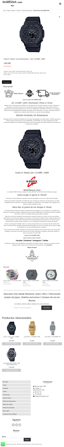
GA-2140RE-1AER (30, 72)
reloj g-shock (36, 72)
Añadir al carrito (11, 343)
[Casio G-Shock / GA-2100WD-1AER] (51, 275)
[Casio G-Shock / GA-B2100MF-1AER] (32, 275)
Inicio (4, 10)
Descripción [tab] (6, 82)
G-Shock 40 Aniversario (27, 10)
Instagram (37, 240)
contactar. (49, 245)
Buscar (4, 436)
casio (9, 72)
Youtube (19, 240)
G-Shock (18, 10)
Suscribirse (46, 307)
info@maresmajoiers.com (42, 396)
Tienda (8, 10)
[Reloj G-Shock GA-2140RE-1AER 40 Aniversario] (32, 34)
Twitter (45, 240)
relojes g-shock (43, 72)
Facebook (27, 240)
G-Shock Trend (29, 71)
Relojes (13, 10)
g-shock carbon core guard (20, 72)
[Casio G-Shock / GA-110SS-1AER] (12, 275)
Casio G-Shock (12, 71)
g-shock (12, 72)
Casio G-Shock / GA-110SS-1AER (12, 280)
